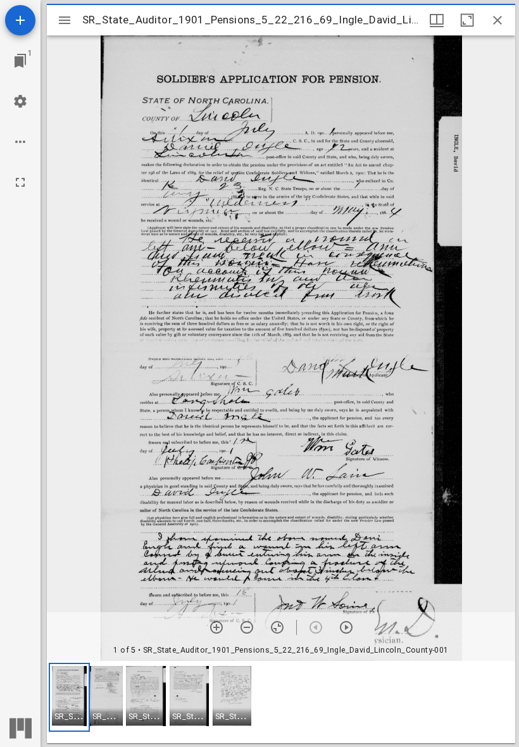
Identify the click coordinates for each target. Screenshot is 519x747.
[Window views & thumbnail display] (437, 20)
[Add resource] (20, 20)
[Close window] (497, 20)
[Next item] (346, 627)
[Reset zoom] (277, 627)
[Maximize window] (467, 20)
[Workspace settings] (20, 101)
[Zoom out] (247, 627)
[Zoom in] (216, 627)
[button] (69, 697)
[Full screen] (20, 182)
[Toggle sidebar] (64, 20)
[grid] (281, 702)
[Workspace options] (20, 142)
